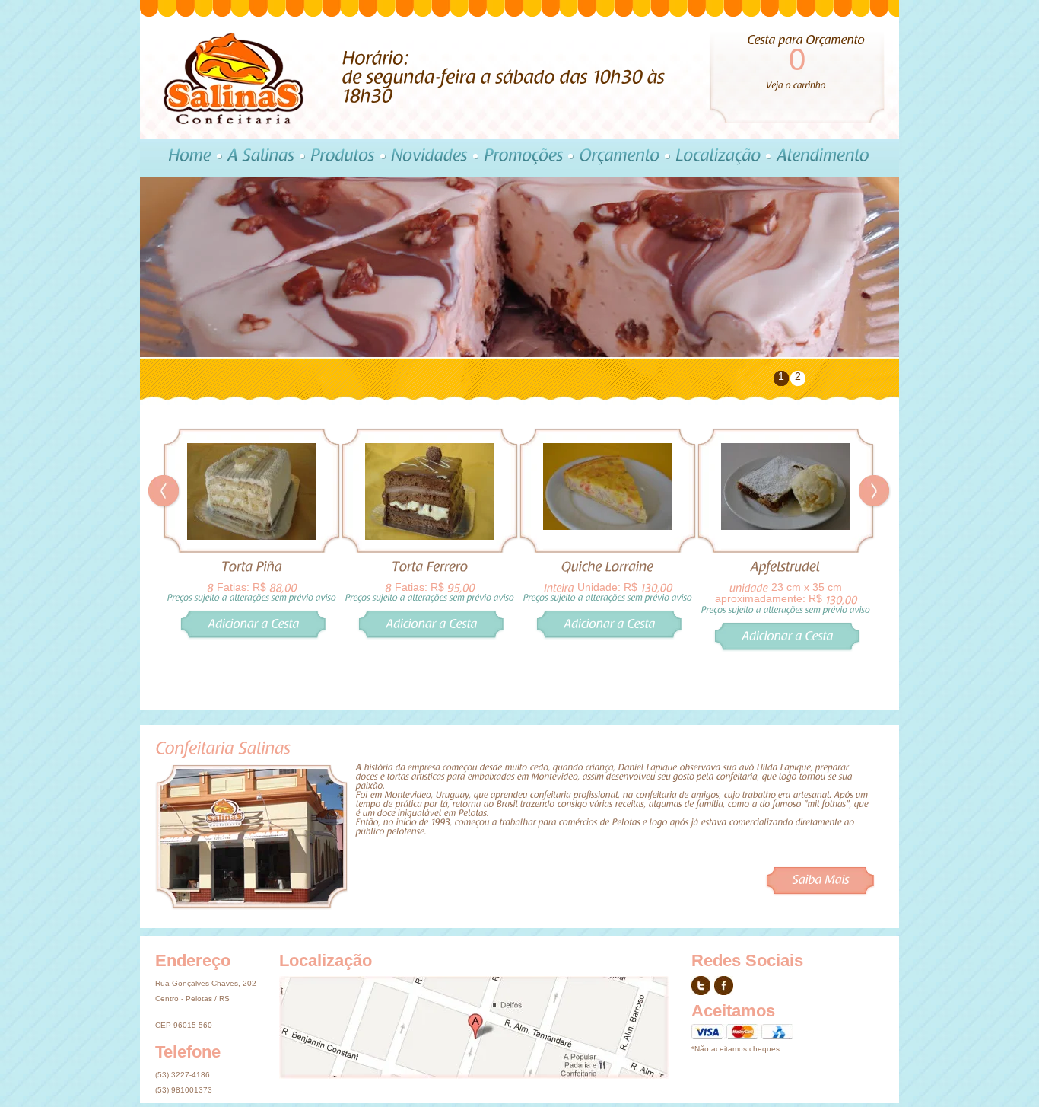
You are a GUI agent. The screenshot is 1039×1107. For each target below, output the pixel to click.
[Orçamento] (616, 158)
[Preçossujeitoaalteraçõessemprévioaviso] (251, 597)
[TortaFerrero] (430, 567)
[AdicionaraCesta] (253, 648)
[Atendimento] (820, 158)
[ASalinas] (258, 158)
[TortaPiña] (252, 567)
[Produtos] (340, 158)
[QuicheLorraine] (608, 567)
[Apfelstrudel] (786, 567)
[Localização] (715, 158)
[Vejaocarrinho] (796, 84)
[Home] (187, 158)
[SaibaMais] (820, 881)
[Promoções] (520, 158)
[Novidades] (427, 158)
